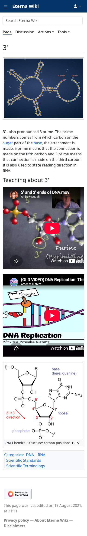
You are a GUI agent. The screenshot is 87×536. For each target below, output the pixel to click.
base (38, 142)
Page (7, 31)
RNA (41, 454)
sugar (8, 142)
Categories (13, 454)
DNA (30, 454)
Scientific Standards (23, 460)
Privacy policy (16, 520)
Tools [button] (62, 31)
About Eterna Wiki (51, 520)
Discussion (24, 31)
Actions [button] (44, 31)
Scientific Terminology (25, 465)
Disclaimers (14, 525)
